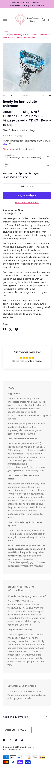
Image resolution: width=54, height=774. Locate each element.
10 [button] (39, 95)
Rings (32, 130)
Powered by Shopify (12, 749)
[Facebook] (4, 740)
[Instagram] (10, 740)
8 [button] (33, 95)
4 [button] (20, 95)
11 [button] (43, 95)
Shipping (7, 149)
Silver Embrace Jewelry (15, 130)
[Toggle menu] (5, 19)
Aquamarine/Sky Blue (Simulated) (23, 157)
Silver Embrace (27, 747)
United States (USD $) (16, 729)
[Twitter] (22, 740)
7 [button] (30, 95)
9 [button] (36, 95)
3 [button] (17, 95)
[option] (27, 67)
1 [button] (11, 95)
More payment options (27, 202)
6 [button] (27, 95)
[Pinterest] (16, 740)
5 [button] (24, 95)
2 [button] (14, 95)
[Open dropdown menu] (47, 717)
